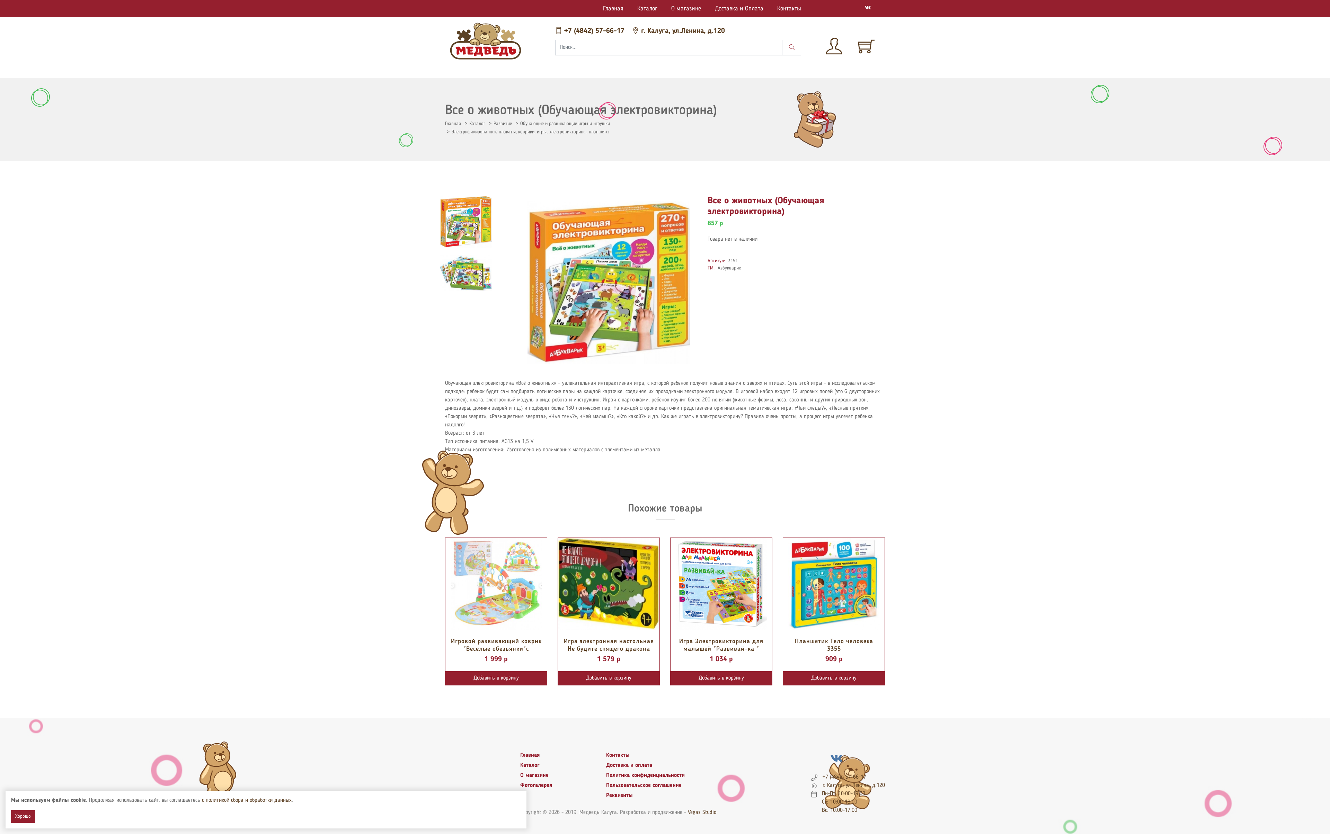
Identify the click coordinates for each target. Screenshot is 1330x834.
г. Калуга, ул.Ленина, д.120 (682, 31)
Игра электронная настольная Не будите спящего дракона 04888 (609, 648)
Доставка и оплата (629, 765)
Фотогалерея (536, 785)
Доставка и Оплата (739, 9)
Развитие (503, 123)
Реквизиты (619, 795)
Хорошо (23, 816)
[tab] (466, 222)
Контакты (789, 9)
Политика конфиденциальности (645, 775)
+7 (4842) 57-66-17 (594, 31)
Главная (613, 9)
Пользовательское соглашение (644, 785)
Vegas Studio (702, 812)
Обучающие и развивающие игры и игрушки (565, 123)
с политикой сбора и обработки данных (247, 800)
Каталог (647, 9)
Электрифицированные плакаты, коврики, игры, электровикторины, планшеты (530, 132)
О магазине (686, 9)
